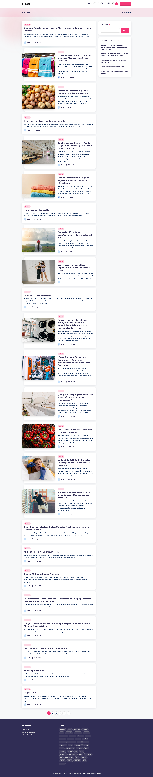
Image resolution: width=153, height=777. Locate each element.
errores (78, 739)
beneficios (77, 729)
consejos (86, 732)
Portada (124, 12)
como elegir (78, 732)
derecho (88, 735)
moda (86, 748)
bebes (69, 729)
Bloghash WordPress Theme (91, 774)
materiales (79, 748)
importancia (63, 745)
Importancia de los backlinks (38, 210)
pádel (80, 754)
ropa (61, 757)
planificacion (63, 754)
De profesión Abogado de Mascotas (113, 67)
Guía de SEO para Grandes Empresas (41, 574)
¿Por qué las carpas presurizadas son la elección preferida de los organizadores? (75, 397)
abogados (62, 729)
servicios (62, 760)
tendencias (77, 760)
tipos (84, 760)
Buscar (104, 25)
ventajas (62, 763)
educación (62, 739)
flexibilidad (62, 742)
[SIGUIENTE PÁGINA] (69, 713)
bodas (61, 732)
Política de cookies (28, 735)
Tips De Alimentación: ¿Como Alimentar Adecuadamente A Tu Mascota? (115, 55)
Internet (27, 24)
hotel (79, 742)
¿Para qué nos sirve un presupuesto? (41, 552)
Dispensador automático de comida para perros (113, 61)
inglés (70, 745)
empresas (70, 739)
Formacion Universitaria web (37, 295)
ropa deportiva (69, 757)
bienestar (85, 729)
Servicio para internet (34, 670)
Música (70, 751)
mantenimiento (70, 748)
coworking (72, 735)
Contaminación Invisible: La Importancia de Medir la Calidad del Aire (75, 235)
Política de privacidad (29, 732)
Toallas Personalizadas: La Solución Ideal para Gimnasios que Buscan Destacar (75, 58)
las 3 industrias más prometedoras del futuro (45, 648)
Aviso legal (25, 729)
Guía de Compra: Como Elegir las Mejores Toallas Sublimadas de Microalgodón (73, 180)
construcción (63, 735)
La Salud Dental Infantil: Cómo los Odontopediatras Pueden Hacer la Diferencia (74, 463)
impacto (86, 742)
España (84, 739)
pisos (81, 751)
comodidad (69, 732)
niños (76, 751)
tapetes (70, 760)
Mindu (26, 3)
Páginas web (30, 693)
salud (77, 757)
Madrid (61, 748)
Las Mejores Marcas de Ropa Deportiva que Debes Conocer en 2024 (74, 267)
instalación (77, 745)
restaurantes (88, 754)
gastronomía (71, 742)
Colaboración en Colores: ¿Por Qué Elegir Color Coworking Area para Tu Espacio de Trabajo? (75, 146)
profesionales (72, 754)
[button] (125, 4)
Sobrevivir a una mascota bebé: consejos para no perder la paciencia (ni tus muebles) (114, 47)
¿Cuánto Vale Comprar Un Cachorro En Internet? (114, 72)
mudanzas (62, 751)
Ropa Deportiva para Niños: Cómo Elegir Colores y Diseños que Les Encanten (74, 495)
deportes (80, 735)
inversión (86, 745)
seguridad (84, 757)
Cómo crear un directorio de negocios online (45, 121)
